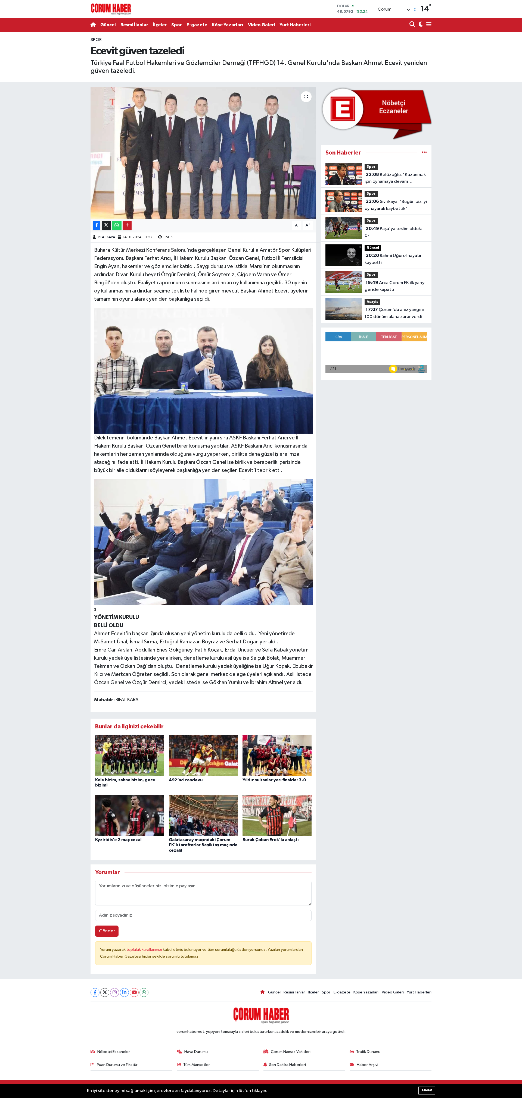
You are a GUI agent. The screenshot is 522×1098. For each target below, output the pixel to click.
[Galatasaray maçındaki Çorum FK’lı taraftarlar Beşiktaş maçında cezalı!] (203, 815)
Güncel (108, 25)
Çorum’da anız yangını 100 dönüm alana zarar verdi (394, 313)
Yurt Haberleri (294, 25)
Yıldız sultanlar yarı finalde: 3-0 (274, 780)
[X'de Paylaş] (106, 225)
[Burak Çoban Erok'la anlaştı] (277, 815)
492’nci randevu (186, 780)
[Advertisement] (66, 117)
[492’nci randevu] (203, 755)
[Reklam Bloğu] (376, 113)
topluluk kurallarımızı (144, 950)
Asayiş (372, 302)
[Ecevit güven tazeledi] (203, 153)
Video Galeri (261, 25)
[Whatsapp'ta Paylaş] (117, 225)
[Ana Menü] (428, 25)
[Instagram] (114, 992)
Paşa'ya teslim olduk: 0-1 (393, 232)
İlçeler (160, 25)
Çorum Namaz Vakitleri (290, 1052)
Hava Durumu (196, 1052)
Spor (176, 25)
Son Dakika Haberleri (287, 1065)
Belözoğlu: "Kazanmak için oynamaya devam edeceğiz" (395, 178)
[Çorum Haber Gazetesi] (111, 9)
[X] (104, 992)
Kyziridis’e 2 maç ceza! (118, 840)
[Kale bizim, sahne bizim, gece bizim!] (129, 755)
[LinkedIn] (124, 992)
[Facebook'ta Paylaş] (96, 225)
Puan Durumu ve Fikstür (117, 1065)
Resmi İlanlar (134, 25)
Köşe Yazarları (227, 25)
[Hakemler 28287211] (203, 542)
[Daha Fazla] (127, 225)
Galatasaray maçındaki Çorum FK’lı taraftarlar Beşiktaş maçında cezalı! (203, 845)
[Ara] (412, 25)
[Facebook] (95, 992)
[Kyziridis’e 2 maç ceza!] (129, 815)
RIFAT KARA (106, 237)
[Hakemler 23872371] (203, 370)
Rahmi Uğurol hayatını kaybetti (394, 259)
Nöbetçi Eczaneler (113, 1052)
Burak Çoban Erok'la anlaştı (271, 840)
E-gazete (197, 25)
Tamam (426, 1090)
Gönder (107, 931)
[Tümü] (424, 152)
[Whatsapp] (143, 992)
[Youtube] (134, 992)
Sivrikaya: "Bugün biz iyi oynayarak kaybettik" (396, 205)
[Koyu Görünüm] (420, 25)
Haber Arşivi (367, 1065)
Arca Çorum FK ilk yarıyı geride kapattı (395, 286)
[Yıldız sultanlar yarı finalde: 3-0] (277, 755)
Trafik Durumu (368, 1052)
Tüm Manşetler (196, 1065)
